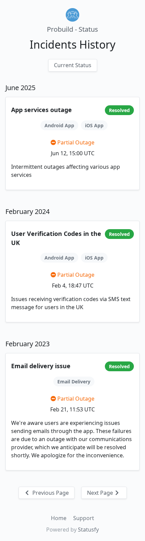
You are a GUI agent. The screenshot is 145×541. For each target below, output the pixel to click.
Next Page (100, 492)
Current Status (72, 65)
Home (59, 518)
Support (83, 518)
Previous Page (50, 492)
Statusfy (88, 529)
